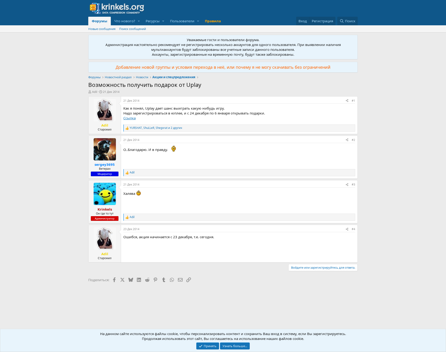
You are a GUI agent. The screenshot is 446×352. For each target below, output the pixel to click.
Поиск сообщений (132, 29)
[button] (139, 21)
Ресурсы (153, 21)
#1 (353, 101)
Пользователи (182, 21)
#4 (353, 229)
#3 (353, 184)
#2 (353, 140)
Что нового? (124, 21)
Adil (94, 92)
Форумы (99, 21)
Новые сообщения (101, 29)
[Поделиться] (347, 101)
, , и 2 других (156, 128)
